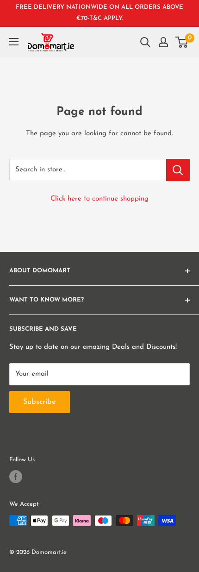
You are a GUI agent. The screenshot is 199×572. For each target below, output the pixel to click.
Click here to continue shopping (99, 198)
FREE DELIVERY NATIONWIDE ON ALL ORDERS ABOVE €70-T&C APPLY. (99, 12)
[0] (182, 42)
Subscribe (39, 402)
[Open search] (145, 42)
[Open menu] (14, 41)
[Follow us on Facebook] (15, 476)
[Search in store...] (178, 170)
